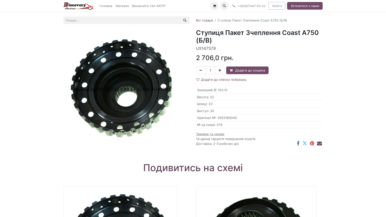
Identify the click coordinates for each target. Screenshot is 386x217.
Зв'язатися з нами (305, 6)
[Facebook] (298, 143)
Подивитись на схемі (193, 168)
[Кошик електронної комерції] (214, 6)
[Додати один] (220, 70)
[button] (224, 6)
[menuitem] (106, 6)
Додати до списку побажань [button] (223, 80)
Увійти (277, 6)
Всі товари (204, 20)
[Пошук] (185, 20)
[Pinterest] (312, 143)
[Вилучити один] (200, 70)
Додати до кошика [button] (249, 70)
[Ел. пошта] (319, 143)
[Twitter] (304, 143)
